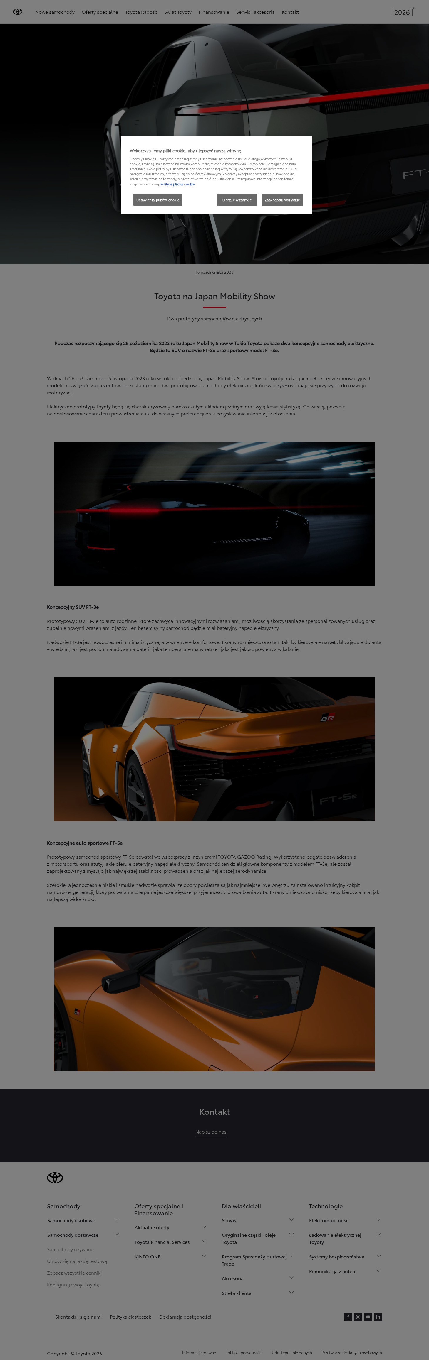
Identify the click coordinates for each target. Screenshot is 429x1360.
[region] (216, 175)
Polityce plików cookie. (177, 184)
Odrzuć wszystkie (237, 199)
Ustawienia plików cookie (158, 199)
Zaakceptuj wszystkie (282, 199)
